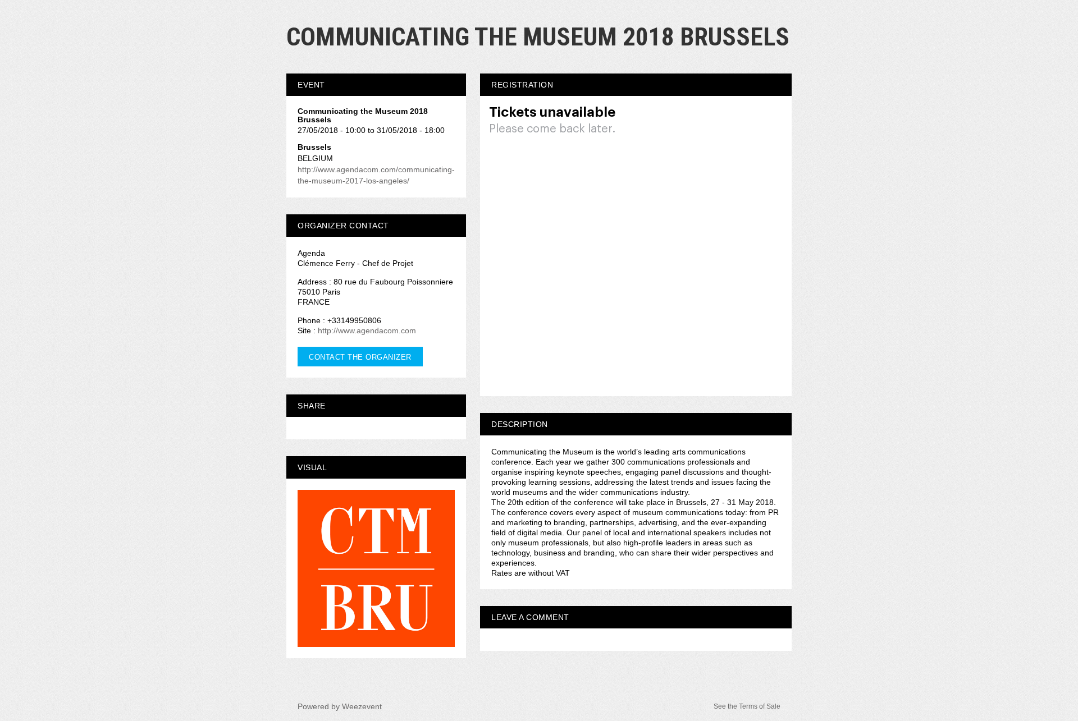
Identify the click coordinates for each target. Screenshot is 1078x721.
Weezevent (362, 706)
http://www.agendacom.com (367, 330)
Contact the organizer (360, 357)
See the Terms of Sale (747, 706)
